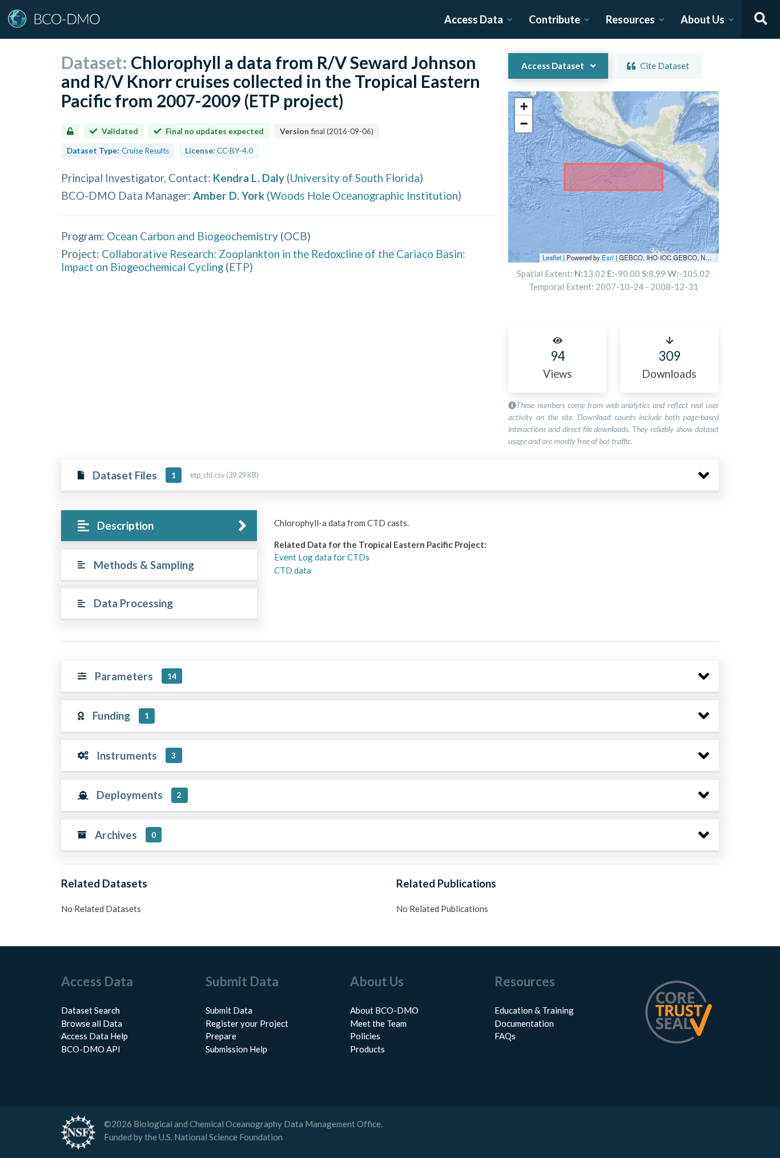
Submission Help (236, 1049)
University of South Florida (355, 177)
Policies (365, 1036)
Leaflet (551, 257)
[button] (523, 106)
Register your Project (247, 1023)
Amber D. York (228, 195)
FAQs (505, 1036)
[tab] (159, 526)
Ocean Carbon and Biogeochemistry (192, 236)
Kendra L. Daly (248, 177)
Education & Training (534, 1010)
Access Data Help (94, 1036)
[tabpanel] (493, 551)
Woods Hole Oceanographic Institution (364, 195)
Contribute (554, 19)
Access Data (473, 19)
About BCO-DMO (384, 1010)
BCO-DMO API (90, 1049)
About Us (703, 19)
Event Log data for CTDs (321, 557)
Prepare (221, 1036)
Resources (630, 19)
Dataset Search (90, 1010)
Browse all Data (91, 1023)
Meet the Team (378, 1023)
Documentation (524, 1023)
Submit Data (229, 1010)
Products (367, 1049)
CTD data (292, 570)
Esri (608, 257)
